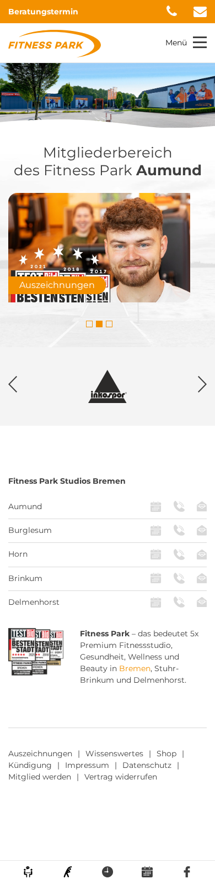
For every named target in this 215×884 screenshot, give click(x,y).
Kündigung (30, 765)
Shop (166, 754)
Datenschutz (146, 765)
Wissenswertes (114, 754)
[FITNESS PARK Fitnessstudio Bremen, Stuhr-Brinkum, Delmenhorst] (54, 43)
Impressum (87, 765)
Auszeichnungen (40, 754)
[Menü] (200, 42)
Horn (18, 554)
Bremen (134, 668)
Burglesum (30, 530)
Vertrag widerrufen (120, 777)
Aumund (25, 506)
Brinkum (25, 578)
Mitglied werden (39, 777)
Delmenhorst (34, 602)
